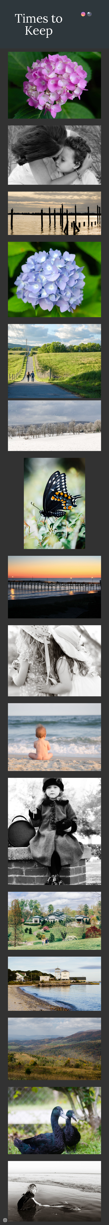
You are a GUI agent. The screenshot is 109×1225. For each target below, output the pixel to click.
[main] (38, 24)
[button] (5, 1220)
